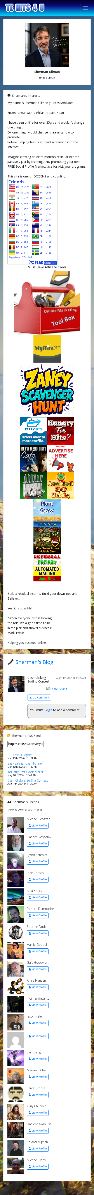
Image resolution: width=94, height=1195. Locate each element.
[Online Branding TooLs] (47, 302)
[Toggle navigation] (85, 8)
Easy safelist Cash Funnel (24, 763)
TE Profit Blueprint (20, 755)
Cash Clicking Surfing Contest (38, 679)
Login (48, 710)
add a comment (39, 697)
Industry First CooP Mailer (25, 772)
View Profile (39, 825)
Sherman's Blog (34, 661)
